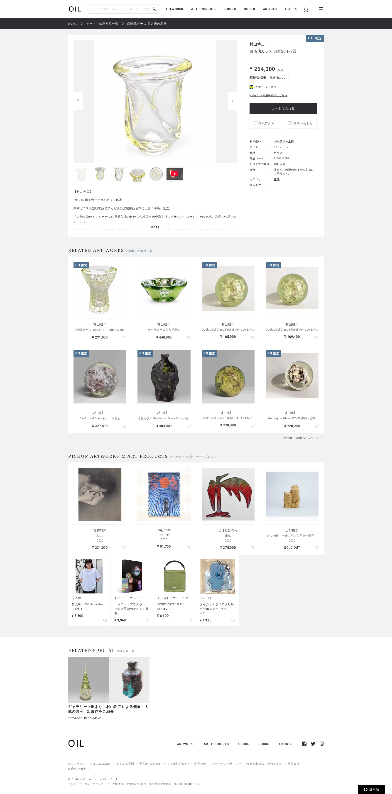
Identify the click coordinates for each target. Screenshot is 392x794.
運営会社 (293, 763)
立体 (276, 179)
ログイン (291, 9)
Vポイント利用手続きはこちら (268, 95)
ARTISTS (270, 9)
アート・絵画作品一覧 (102, 23)
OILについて (76, 763)
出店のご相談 (77, 768)
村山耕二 (257, 44)
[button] (232, 101)
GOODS (230, 9)
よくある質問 (125, 763)
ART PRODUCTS (203, 9)
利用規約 (200, 763)
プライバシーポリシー (226, 763)
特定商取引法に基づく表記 (264, 763)
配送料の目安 (258, 77)
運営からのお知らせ (152, 763)
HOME (72, 23)
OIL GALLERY (101, 763)
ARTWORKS (174, 9)
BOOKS (249, 9)
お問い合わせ (180, 763)
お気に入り (266, 123)
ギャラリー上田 (284, 141)
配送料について (279, 77)
